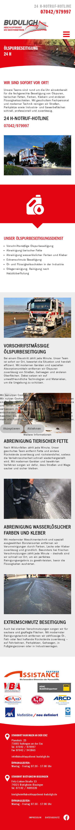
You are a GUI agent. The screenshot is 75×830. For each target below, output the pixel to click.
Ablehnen (34, 429)
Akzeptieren (11, 429)
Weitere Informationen (37, 435)
